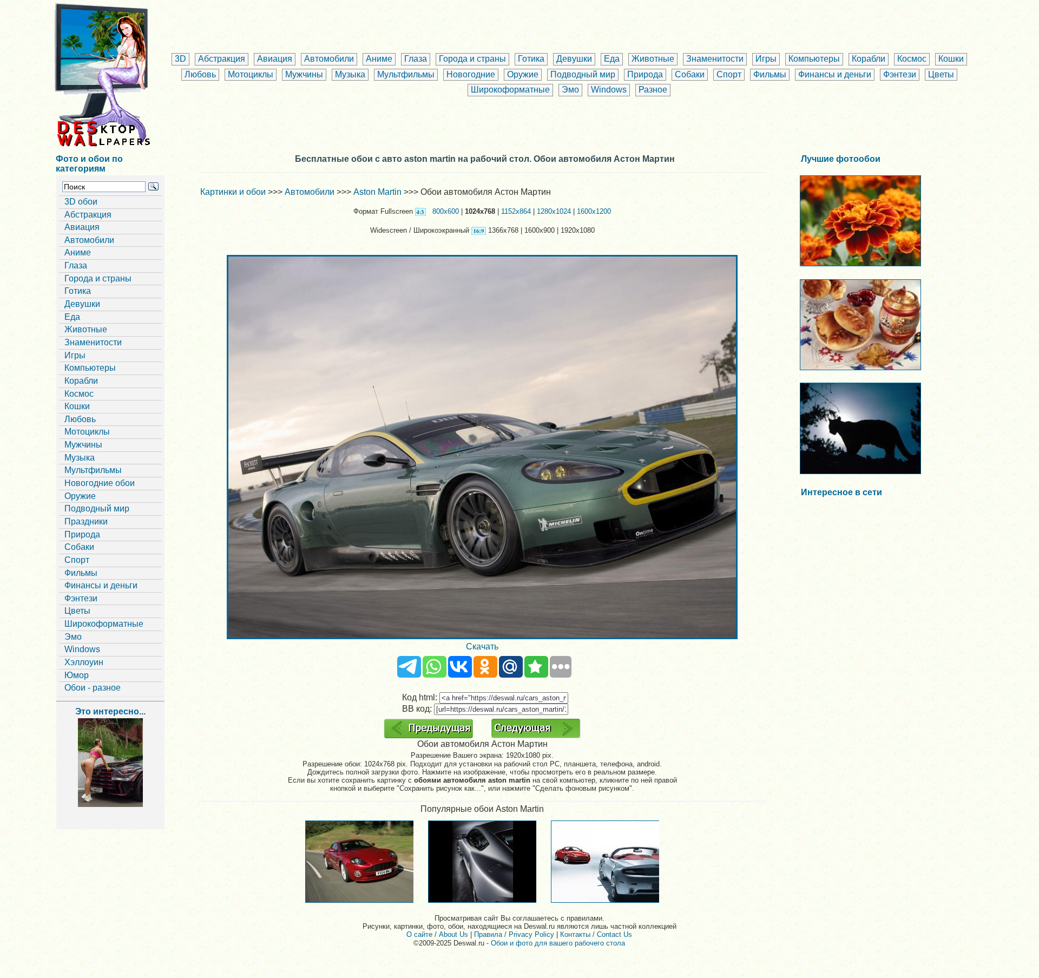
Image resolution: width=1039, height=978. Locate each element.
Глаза (415, 58)
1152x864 (516, 211)
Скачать (482, 646)
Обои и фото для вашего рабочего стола (558, 943)
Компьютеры (814, 58)
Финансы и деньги (834, 74)
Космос (911, 58)
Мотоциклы (250, 74)
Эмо (570, 89)
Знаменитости (715, 58)
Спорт (728, 74)
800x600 (445, 211)
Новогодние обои (99, 483)
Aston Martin (377, 191)
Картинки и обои (233, 191)
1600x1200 (594, 211)
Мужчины (304, 74)
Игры (766, 58)
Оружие (522, 74)
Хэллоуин (83, 662)
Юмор (76, 675)
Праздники (86, 521)
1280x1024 (554, 211)
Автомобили (329, 58)
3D (180, 58)
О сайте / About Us (437, 934)
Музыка (350, 74)
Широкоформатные (510, 89)
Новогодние (470, 74)
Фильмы (769, 74)
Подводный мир (582, 74)
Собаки (690, 74)
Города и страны (472, 58)
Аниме (379, 58)
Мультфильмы (406, 74)
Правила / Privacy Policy (514, 934)
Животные (653, 58)
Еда (612, 58)
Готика (531, 58)
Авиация (274, 58)
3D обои (80, 201)
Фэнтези (899, 74)
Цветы (941, 74)
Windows (609, 89)
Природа (645, 74)
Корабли (868, 58)
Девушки (574, 58)
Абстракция (221, 58)
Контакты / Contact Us (596, 934)
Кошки (951, 58)
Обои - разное (92, 687)
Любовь (200, 74)
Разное (653, 89)
